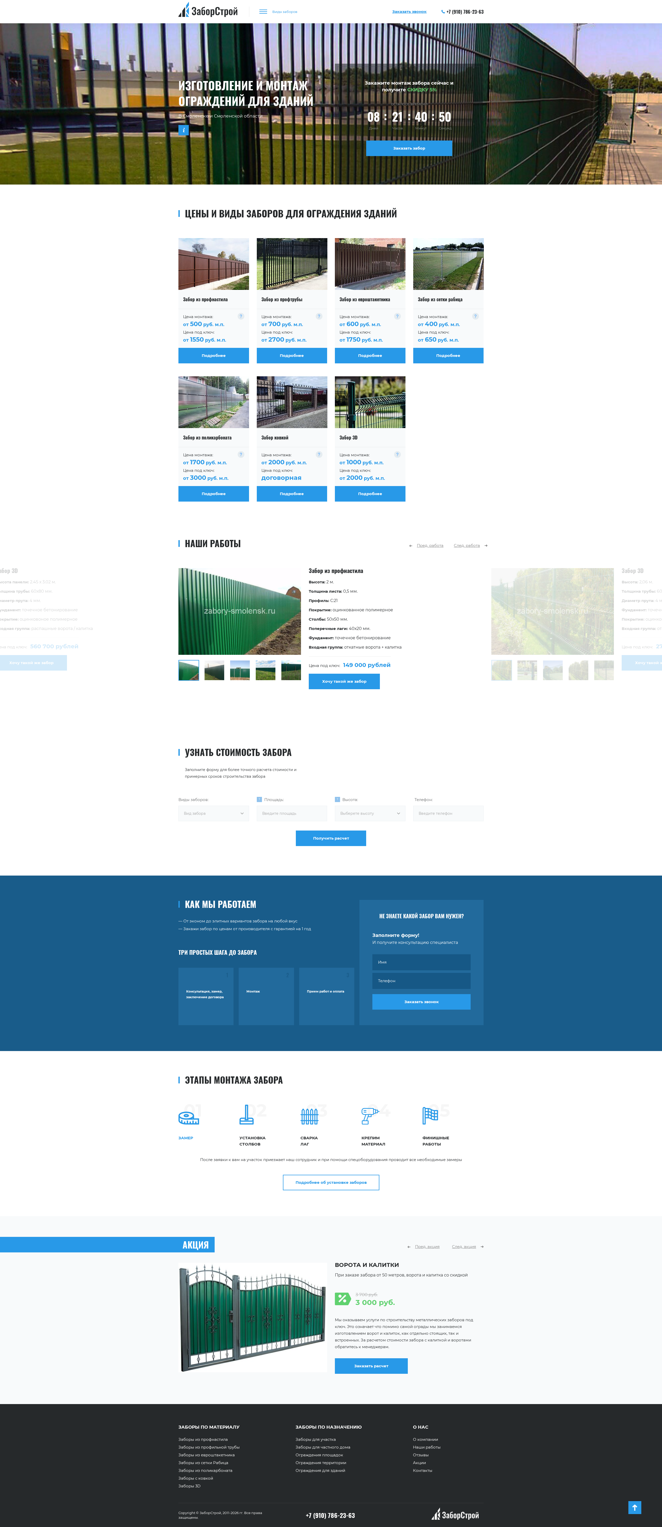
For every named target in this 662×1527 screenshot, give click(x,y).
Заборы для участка (316, 1439)
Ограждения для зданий (320, 1470)
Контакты (422, 1470)
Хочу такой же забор (344, 681)
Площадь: (274, 799)
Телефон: (424, 799)
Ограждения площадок (319, 1455)
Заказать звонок (421, 1001)
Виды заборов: (193, 799)
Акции (419, 1462)
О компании (425, 1439)
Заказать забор (409, 148)
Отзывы (421, 1455)
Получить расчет (331, 838)
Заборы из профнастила (203, 1439)
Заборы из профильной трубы (209, 1447)
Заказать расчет (371, 1370)
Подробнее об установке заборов (331, 1182)
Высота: (350, 799)
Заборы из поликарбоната (205, 1470)
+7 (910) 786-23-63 (465, 11)
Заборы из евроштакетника (206, 1455)
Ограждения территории (321, 1462)
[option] (331, 628)
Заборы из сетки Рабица (203, 1462)
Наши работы (427, 1447)
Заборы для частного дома (323, 1447)
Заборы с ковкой (195, 1478)
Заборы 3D (189, 1486)
